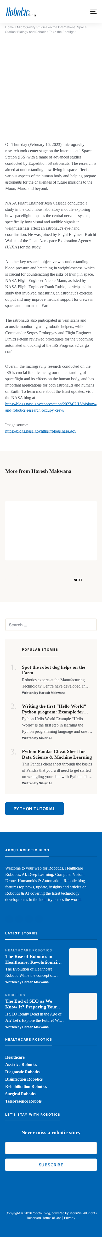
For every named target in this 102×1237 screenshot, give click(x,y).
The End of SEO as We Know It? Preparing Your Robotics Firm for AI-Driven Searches (34, 1004)
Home (9, 27)
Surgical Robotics (20, 1094)
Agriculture (53, 508)
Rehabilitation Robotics (26, 1086)
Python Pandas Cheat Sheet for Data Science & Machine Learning (57, 754)
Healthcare (15, 1057)
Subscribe (51, 1164)
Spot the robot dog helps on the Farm (53, 670)
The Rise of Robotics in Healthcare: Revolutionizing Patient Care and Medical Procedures (33, 959)
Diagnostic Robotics (22, 1072)
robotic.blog (41, 1213)
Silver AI (45, 738)
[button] (93, 11)
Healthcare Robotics (28, 950)
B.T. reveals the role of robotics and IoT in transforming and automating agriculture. (65, 520)
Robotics (15, 995)
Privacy (69, 1218)
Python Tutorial (34, 808)
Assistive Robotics (21, 1064)
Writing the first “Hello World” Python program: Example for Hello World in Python (54, 709)
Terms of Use (51, 1218)
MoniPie (76, 1213)
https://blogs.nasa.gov (23, 431)
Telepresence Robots (23, 1101)
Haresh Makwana (55, 550)
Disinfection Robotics (24, 1079)
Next (78, 580)
